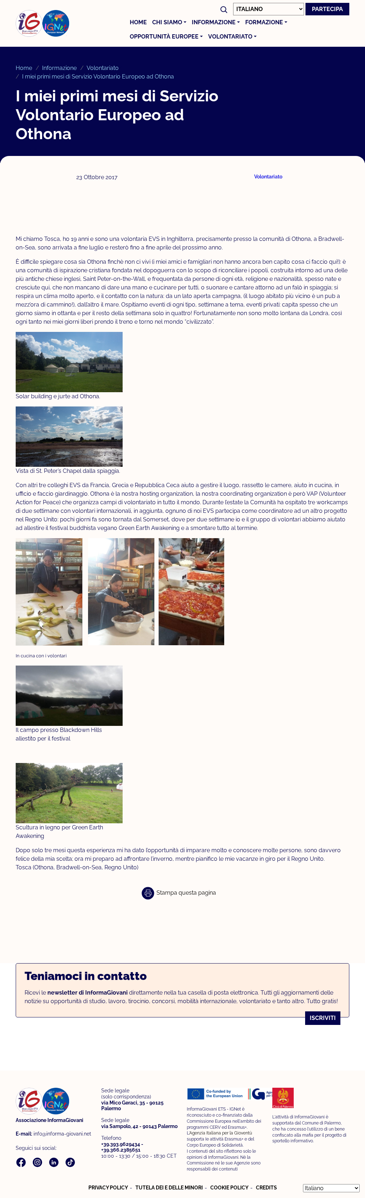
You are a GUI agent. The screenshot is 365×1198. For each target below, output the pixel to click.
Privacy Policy (108, 1188)
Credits (266, 1188)
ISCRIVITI (323, 1018)
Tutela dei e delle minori (169, 1188)
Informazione (214, 22)
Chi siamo (167, 22)
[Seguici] (22, 1161)
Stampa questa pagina (185, 892)
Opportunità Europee (164, 36)
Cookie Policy (229, 1188)
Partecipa (327, 9)
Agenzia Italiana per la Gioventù (220, 1133)
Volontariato (230, 36)
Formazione (264, 22)
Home (138, 22)
